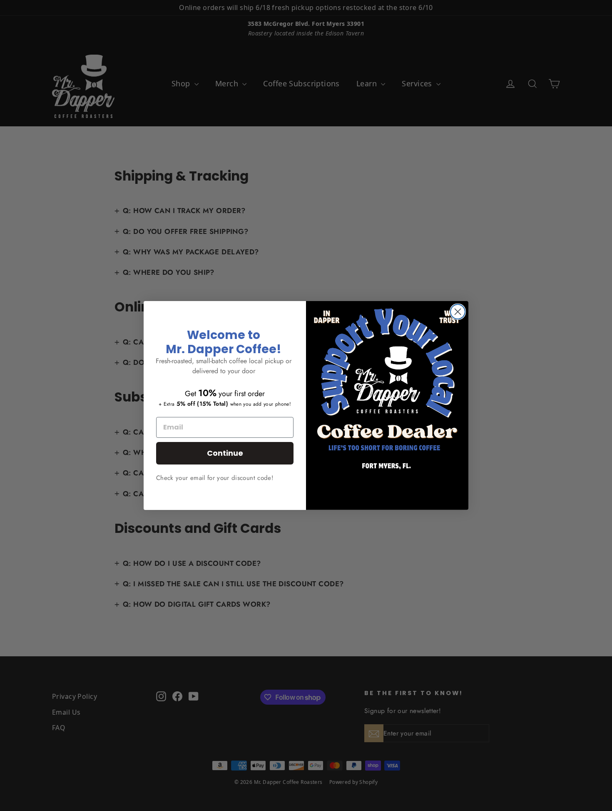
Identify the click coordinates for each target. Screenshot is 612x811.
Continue (225, 453)
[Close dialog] (457, 311)
